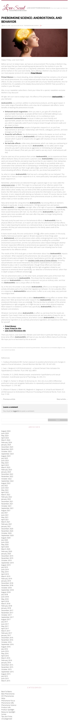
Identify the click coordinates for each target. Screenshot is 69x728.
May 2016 (4, 653)
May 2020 (4, 544)
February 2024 (6, 442)
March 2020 (5, 549)
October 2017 (6, 615)
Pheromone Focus (8, 701)
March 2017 (5, 631)
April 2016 (5, 656)
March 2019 (5, 576)
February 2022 (6, 497)
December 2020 (7, 529)
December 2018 (7, 583)
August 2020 (5, 538)
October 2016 (6, 642)
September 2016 (7, 644)
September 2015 (7, 672)
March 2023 (5, 467)
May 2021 (4, 517)
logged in (16, 411)
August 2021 (5, 510)
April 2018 (5, 601)
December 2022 (7, 474)
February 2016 (6, 660)
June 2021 (5, 515)
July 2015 (4, 676)
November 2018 (7, 585)
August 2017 (5, 619)
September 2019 (7, 563)
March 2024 (5, 440)
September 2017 (7, 617)
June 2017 (5, 624)
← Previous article (8, 399)
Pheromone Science (32, 25)
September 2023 (7, 454)
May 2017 (4, 626)
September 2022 (7, 481)
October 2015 (6, 669)
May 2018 (4, 599)
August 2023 (5, 456)
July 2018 (4, 594)
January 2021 (6, 526)
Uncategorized (6, 719)
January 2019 (6, 581)
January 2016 (6, 662)
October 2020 (6, 533)
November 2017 (7, 613)
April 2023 (5, 465)
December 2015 (7, 665)
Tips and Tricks (6, 716)
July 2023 (4, 458)
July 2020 (4, 540)
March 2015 (5, 681)
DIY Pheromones (7, 696)
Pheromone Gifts (7, 703)
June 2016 (5, 651)
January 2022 (6, 499)
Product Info (6, 707)
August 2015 (5, 674)
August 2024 (5, 431)
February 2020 (6, 551)
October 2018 (6, 588)
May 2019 (4, 572)
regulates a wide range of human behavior (42, 260)
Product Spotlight (7, 710)
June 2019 (5, 569)
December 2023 (7, 447)
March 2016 (5, 658)
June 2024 (5, 433)
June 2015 (5, 678)
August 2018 (5, 592)
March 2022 (5, 495)
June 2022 (5, 488)
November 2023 (7, 449)
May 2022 (4, 490)
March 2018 (5, 603)
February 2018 (6, 606)
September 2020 (7, 535)
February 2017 (6, 633)
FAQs (3, 698)
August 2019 (5, 565)
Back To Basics (6, 691)
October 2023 (6, 451)
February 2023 (6, 470)
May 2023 (4, 463)
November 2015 (7, 667)
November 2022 (7, 476)
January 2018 (6, 608)
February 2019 (6, 578)
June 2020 (5, 542)
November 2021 (7, 504)
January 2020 (6, 554)
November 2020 (7, 531)
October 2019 (6, 560)
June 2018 (5, 597)
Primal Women (36, 73)
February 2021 (6, 524)
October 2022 (6, 479)
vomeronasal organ (8, 185)
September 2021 (7, 508)
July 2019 (4, 567)
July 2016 (4, 649)
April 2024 (5, 438)
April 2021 (5, 519)
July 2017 (4, 622)
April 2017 (5, 628)
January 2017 (6, 635)
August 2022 (5, 483)
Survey (3, 714)
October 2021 (6, 506)
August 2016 (5, 647)
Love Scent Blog (18, 25)
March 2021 (5, 522)
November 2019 (7, 558)
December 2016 (7, 638)
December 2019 (7, 556)
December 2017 (7, 610)
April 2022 (5, 492)
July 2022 (4, 485)
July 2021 (4, 513)
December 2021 (7, 501)
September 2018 (7, 590)
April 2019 (5, 574)
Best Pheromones (7, 694)
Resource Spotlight (8, 712)
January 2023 (6, 472)
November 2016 (7, 640)
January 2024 (6, 445)
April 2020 (5, 547)
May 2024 (4, 435)
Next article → (62, 399)
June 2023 (5, 460)
